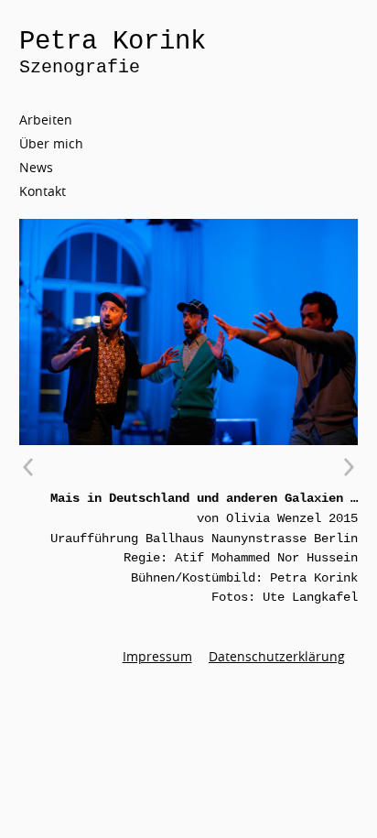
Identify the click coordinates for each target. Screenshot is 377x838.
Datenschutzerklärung (277, 656)
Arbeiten (45, 119)
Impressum (157, 656)
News (36, 167)
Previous (28, 467)
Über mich (51, 143)
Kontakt (42, 191)
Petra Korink (112, 42)
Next (348, 467)
